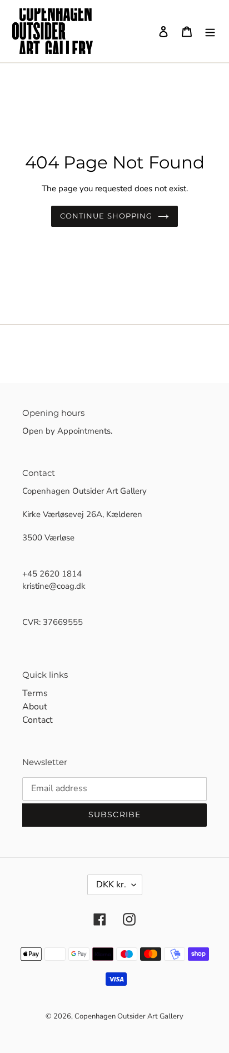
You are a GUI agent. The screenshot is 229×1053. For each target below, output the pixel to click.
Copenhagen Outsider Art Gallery (128, 1016)
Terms (35, 693)
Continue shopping (106, 215)
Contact (37, 720)
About (34, 707)
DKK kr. (111, 884)
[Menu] (210, 31)
